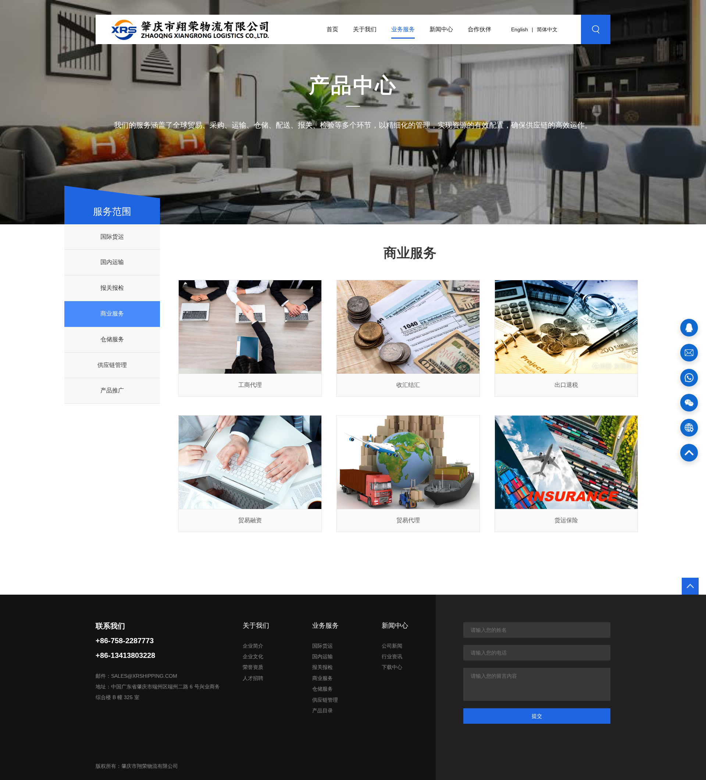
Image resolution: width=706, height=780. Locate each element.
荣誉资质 (253, 667)
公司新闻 (392, 646)
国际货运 (112, 237)
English (519, 29)
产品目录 (322, 710)
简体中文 (547, 29)
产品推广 (112, 390)
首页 (332, 29)
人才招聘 (253, 678)
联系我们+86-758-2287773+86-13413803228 (125, 640)
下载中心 (392, 667)
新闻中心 (441, 29)
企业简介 (253, 646)
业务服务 (403, 29)
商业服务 (112, 313)
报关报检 (112, 288)
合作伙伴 (479, 29)
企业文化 (253, 656)
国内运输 (112, 262)
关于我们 (365, 29)
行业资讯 (392, 656)
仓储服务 (112, 339)
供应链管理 (112, 365)
